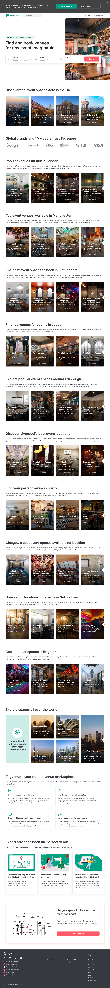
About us (90, 959)
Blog (89, 975)
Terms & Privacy (92, 969)
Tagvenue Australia (12, 961)
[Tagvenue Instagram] (15, 958)
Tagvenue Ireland (11, 967)
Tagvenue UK (10, 972)
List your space (78, 934)
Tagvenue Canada (11, 964)
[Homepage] (12, 15)
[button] (32, 15)
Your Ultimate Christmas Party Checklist (53, 876)
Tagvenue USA (10, 975)
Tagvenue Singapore (12, 969)
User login (48, 962)
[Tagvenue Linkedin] (21, 958)
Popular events (92, 980)
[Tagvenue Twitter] (4, 958)
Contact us (91, 964)
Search (92, 59)
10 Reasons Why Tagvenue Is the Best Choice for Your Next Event (21, 876)
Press (89, 972)
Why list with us (71, 959)
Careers (90, 967)
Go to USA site (66, 6)
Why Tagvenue (50, 959)
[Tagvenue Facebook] (10, 958)
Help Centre (91, 962)
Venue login (70, 964)
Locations (91, 977)
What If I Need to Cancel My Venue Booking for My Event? (87, 876)
